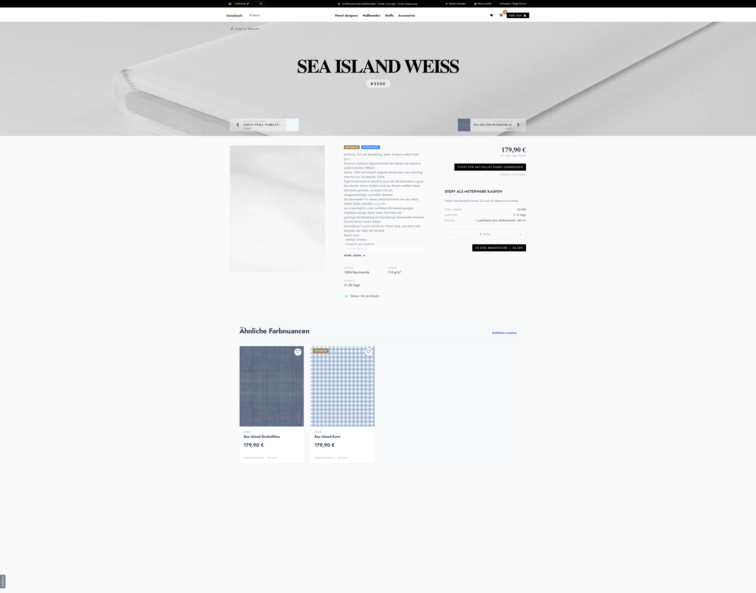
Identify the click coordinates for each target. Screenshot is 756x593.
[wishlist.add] (297, 352)
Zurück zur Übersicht (247, 29)
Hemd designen (346, 15)
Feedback (3, 581)
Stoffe (389, 15)
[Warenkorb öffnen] (501, 15)
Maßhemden (371, 15)
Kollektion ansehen (504, 333)
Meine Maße (484, 3)
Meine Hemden (457, 3)
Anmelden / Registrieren (512, 3)
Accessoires (406, 15)
